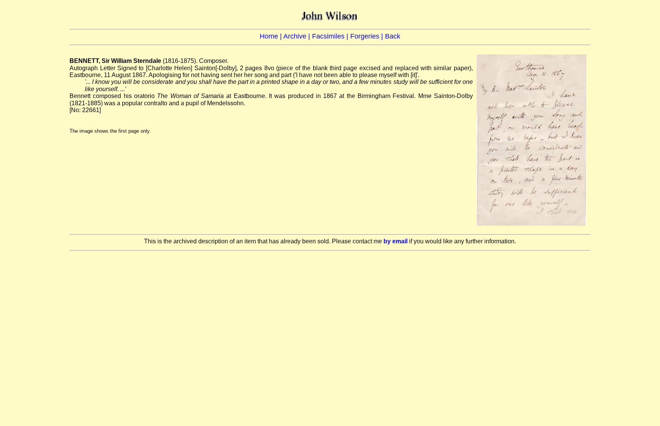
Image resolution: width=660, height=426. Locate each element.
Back (392, 36)
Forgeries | (367, 36)
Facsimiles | (331, 36)
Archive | (297, 36)
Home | (271, 36)
